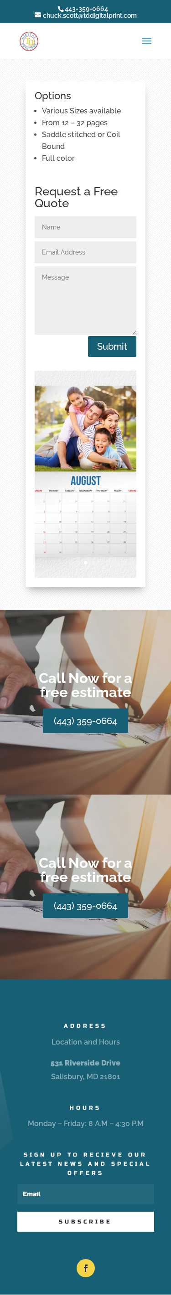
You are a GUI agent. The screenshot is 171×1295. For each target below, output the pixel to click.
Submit (112, 346)
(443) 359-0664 (85, 720)
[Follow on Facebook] (86, 1268)
